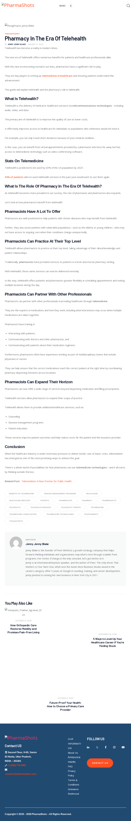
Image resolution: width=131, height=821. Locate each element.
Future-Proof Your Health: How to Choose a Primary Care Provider (65, 706)
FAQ (70, 766)
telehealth (14, 507)
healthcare (92, 494)
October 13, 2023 (23, 621)
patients (44, 500)
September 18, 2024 (107, 634)
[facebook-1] (105, 747)
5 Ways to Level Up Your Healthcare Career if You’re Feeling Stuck (107, 642)
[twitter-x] (97, 747)
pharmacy (87, 500)
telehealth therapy (71, 507)
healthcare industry (19, 500)
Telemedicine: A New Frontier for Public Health (46, 481)
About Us (73, 752)
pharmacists (65, 500)
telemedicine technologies (60, 514)
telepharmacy (91, 514)
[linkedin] (88, 747)
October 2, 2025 (65, 698)
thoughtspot (16, 521)
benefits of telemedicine (21, 494)
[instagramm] (114, 747)
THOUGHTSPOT (12, 34)
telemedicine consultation (22, 514)
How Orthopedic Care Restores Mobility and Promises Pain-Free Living (23, 628)
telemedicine (97, 507)
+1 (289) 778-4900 (16, 765)
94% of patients (14, 177)
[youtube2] (123, 747)
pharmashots (109, 500)
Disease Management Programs (60, 494)
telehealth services (41, 507)
